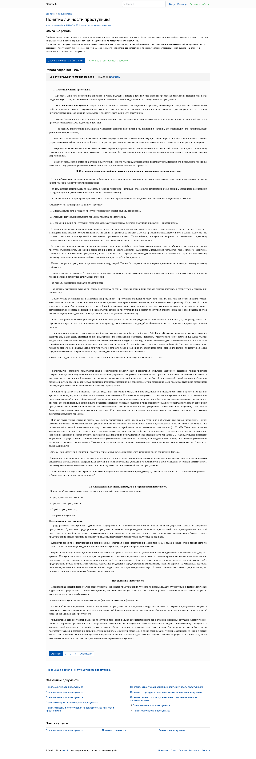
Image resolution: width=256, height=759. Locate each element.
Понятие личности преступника (64, 686)
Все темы (50, 14)
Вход (172, 4)
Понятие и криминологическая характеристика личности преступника (80, 709)
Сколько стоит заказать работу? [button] (108, 60)
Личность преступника (171, 730)
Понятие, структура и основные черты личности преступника (166, 686)
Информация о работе (78, 669)
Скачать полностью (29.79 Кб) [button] (65, 60)
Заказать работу (199, 4)
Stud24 (64, 750)
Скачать (115, 76)
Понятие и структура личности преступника (72, 702)
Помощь (182, 4)
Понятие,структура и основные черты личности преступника (166, 692)
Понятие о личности (114, 730)
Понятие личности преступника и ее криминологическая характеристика (163, 699)
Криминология (65, 14)
